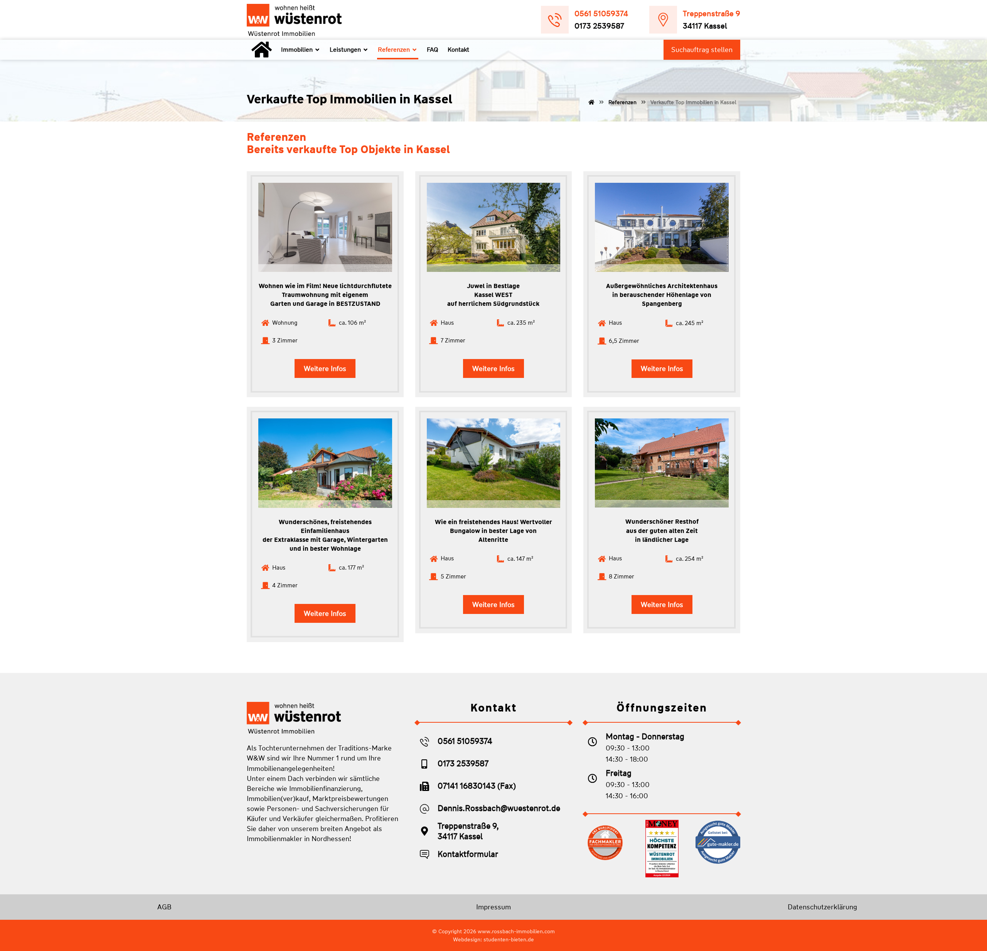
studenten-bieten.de (508, 939)
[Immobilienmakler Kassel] (294, 20)
